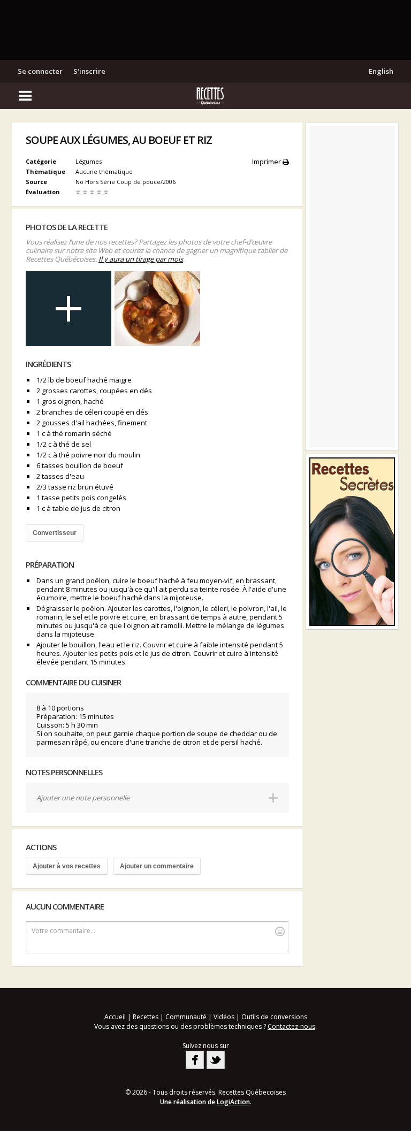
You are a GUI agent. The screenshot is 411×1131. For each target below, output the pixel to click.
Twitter (216, 1060)
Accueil (115, 1016)
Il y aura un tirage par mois (140, 259)
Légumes (88, 161)
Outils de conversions (274, 1016)
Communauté (186, 1016)
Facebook (195, 1060)
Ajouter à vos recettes (67, 866)
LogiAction (233, 1101)
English (381, 71)
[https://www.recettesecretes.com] (352, 541)
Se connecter (40, 71)
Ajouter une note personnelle (83, 798)
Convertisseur (55, 533)
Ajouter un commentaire (157, 866)
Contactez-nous (291, 1026)
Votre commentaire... (63, 930)
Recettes (145, 1016)
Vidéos (224, 1016)
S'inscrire (89, 71)
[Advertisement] (205, 29)
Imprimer (267, 161)
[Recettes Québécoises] (205, 96)
